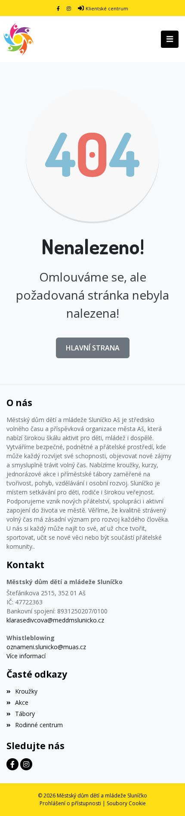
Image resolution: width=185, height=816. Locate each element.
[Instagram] (69, 8)
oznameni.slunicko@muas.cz (46, 647)
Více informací (26, 656)
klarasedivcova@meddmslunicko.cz (55, 620)
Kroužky (26, 691)
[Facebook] (58, 8)
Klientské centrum (107, 8)
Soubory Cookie (126, 803)
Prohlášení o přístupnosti (70, 803)
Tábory (25, 714)
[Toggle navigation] (170, 39)
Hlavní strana (93, 348)
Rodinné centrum (39, 725)
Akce (21, 702)
